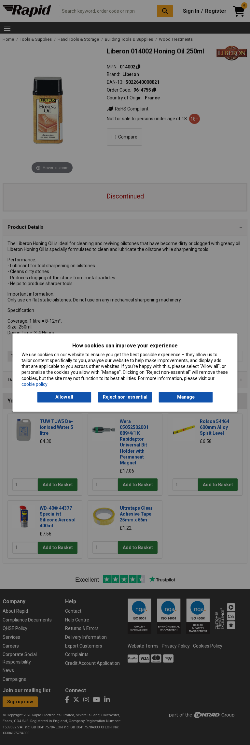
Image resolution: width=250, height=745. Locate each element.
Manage (186, 397)
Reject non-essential (125, 397)
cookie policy (34, 384)
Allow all (64, 397)
